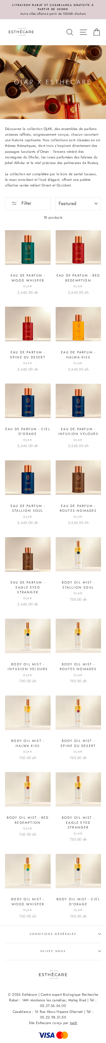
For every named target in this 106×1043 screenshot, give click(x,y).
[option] (53, 9)
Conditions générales (53, 934)
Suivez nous (53, 951)
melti (73, 1023)
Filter (25, 203)
